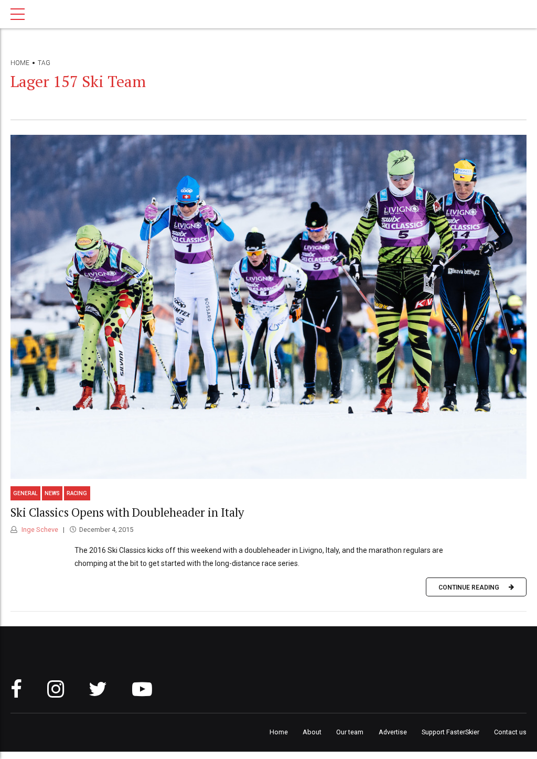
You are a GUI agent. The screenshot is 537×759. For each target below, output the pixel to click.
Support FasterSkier (450, 732)
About (312, 732)
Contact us (510, 732)
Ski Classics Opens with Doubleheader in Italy (128, 512)
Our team (349, 732)
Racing (77, 493)
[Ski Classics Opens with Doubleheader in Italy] (268, 307)
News (52, 493)
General (25, 493)
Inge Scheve (39, 529)
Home (19, 63)
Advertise (393, 732)
